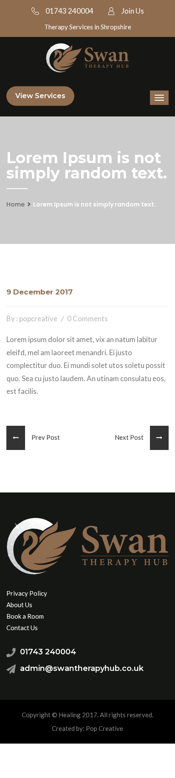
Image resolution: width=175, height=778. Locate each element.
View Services (40, 96)
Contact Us (22, 627)
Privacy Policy (26, 593)
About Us (19, 604)
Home (15, 204)
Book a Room (25, 616)
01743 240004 (69, 10)
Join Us (132, 10)
